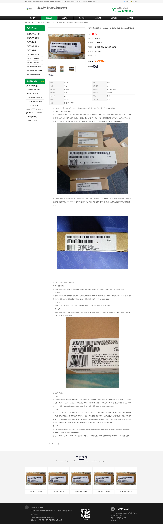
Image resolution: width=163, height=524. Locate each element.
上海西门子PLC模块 (34, 34)
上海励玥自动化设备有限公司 (64, 511)
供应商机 (49, 18)
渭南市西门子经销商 (58, 491)
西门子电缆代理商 (33, 46)
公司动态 (98, 18)
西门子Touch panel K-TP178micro (35, 113)
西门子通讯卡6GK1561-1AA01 (37, 66)
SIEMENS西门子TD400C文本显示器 (35, 109)
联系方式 (130, 18)
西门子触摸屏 (31, 42)
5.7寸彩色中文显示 (31, 120)
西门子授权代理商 (33, 54)
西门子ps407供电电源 (32, 86)
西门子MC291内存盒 (32, 105)
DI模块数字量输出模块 (32, 93)
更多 (42, 81)
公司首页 (33, 18)
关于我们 (81, 18)
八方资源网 (41, 520)
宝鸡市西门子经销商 (81, 491)
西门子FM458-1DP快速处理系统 (35, 97)
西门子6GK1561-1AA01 (34, 70)
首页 (33, 22)
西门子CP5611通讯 (33, 62)
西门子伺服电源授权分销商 (34, 101)
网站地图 (59, 520)
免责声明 (47, 520)
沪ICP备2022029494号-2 (49, 511)
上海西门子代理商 (33, 38)
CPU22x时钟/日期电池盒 (33, 90)
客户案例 (114, 18)
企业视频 (65, 18)
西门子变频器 (46, 22)
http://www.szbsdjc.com (55, 444)
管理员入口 (53, 520)
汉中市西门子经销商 (36, 491)
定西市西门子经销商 (126, 491)
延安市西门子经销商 (104, 491)
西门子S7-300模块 (33, 58)
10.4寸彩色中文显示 (31, 117)
